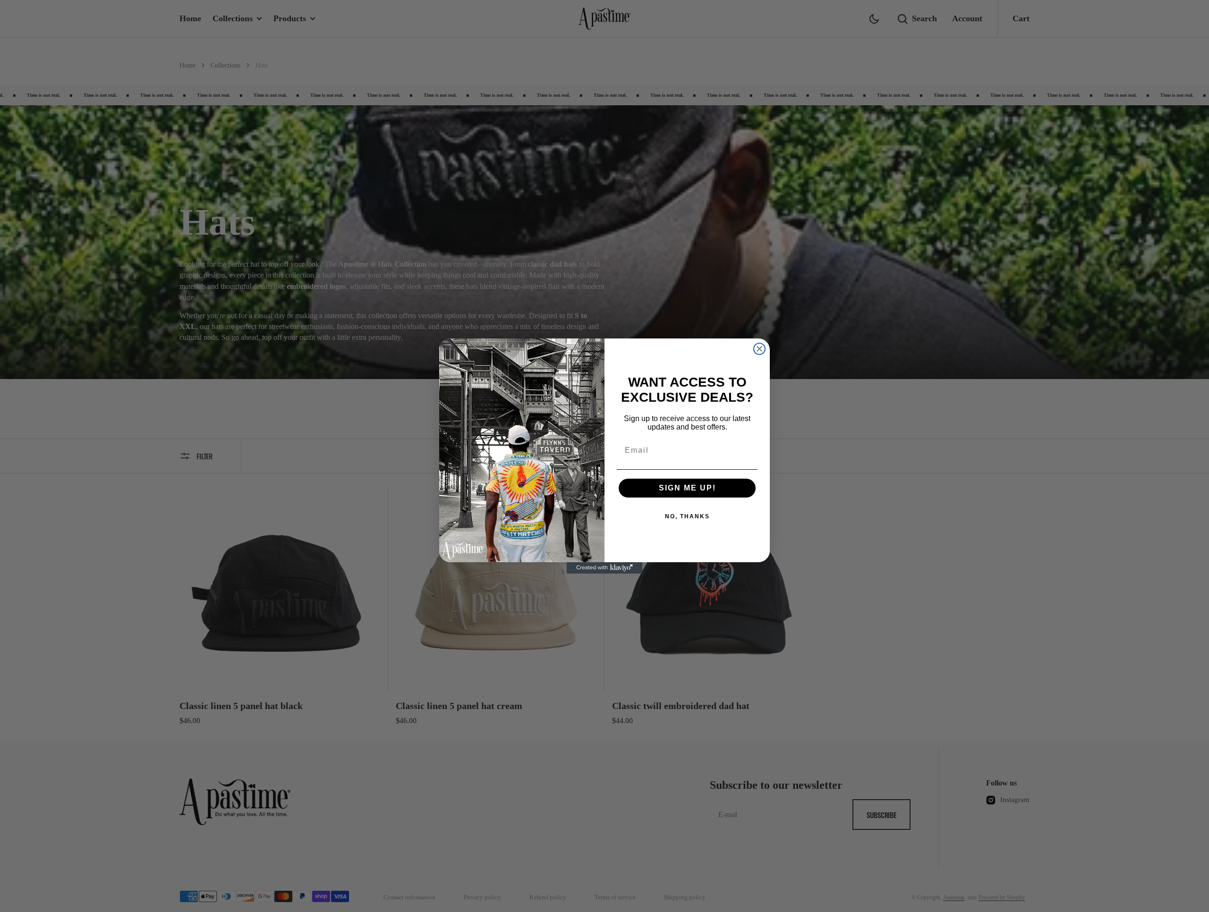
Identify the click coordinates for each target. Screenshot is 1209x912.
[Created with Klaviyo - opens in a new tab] (604, 568)
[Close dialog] (759, 349)
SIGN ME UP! (687, 488)
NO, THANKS (687, 516)
